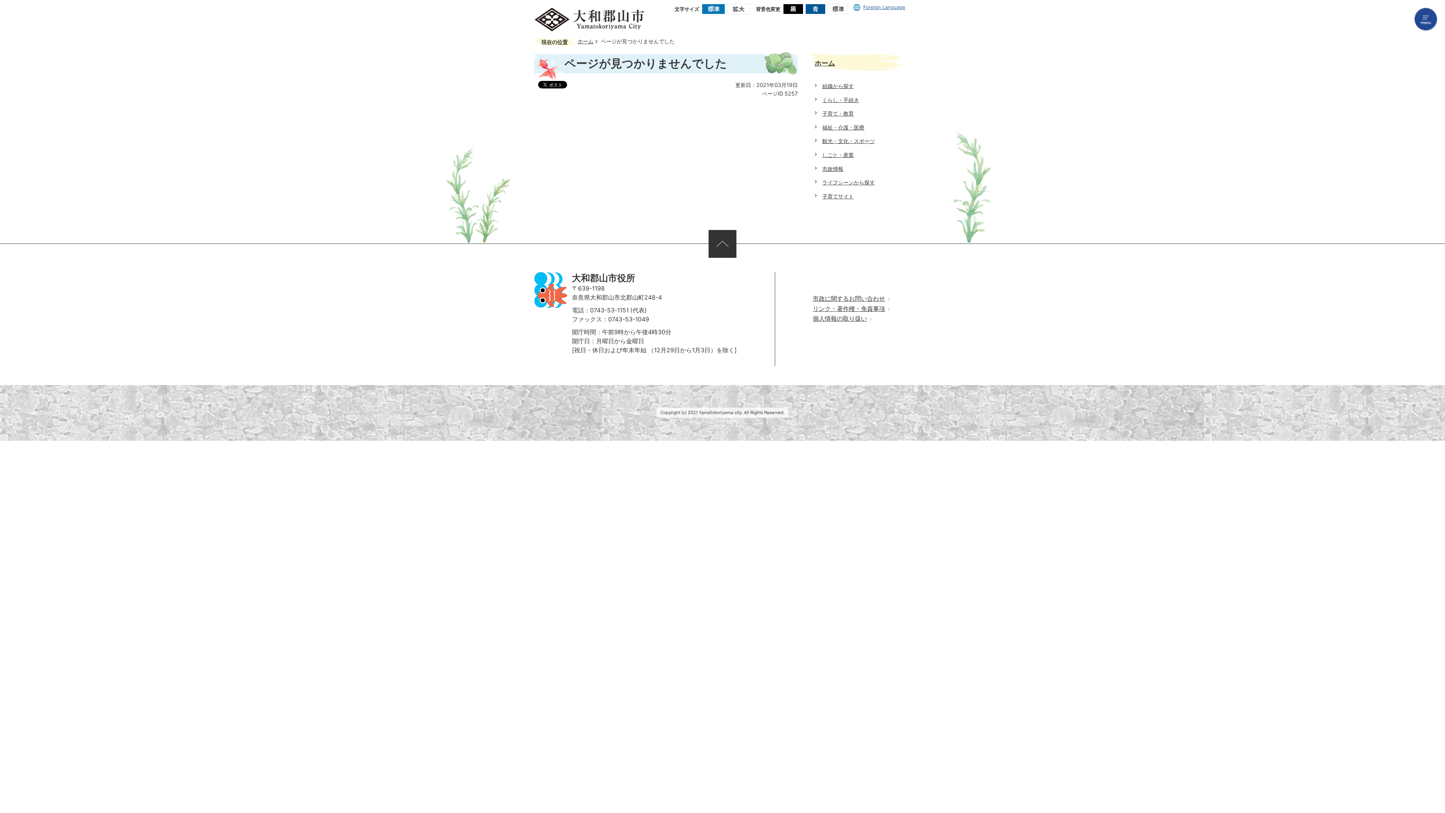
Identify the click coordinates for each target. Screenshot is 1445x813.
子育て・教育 (838, 113)
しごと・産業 (838, 155)
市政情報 (832, 169)
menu (1425, 19)
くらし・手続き (840, 100)
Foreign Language (884, 7)
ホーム (585, 41)
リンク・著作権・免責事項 (849, 308)
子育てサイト (838, 196)
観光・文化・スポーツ (848, 141)
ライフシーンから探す (848, 182)
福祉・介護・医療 (843, 127)
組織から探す (838, 86)
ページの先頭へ (722, 244)
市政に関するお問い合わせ (849, 298)
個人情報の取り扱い (840, 318)
